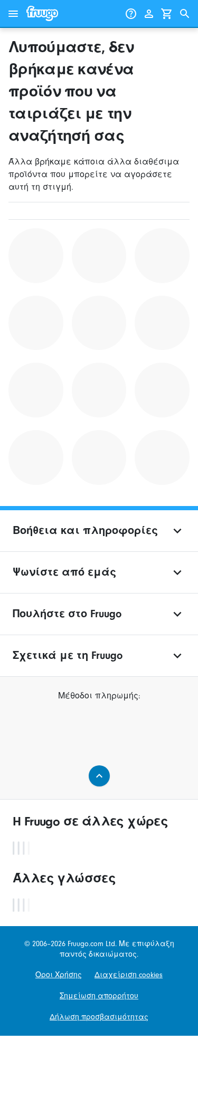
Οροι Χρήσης (58, 974)
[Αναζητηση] (185, 14)
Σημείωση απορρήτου (99, 995)
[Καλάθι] (167, 14)
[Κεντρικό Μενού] (13, 14)
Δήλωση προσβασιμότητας (99, 1017)
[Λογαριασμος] (149, 14)
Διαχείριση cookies (129, 974)
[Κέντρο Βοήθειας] (131, 14)
